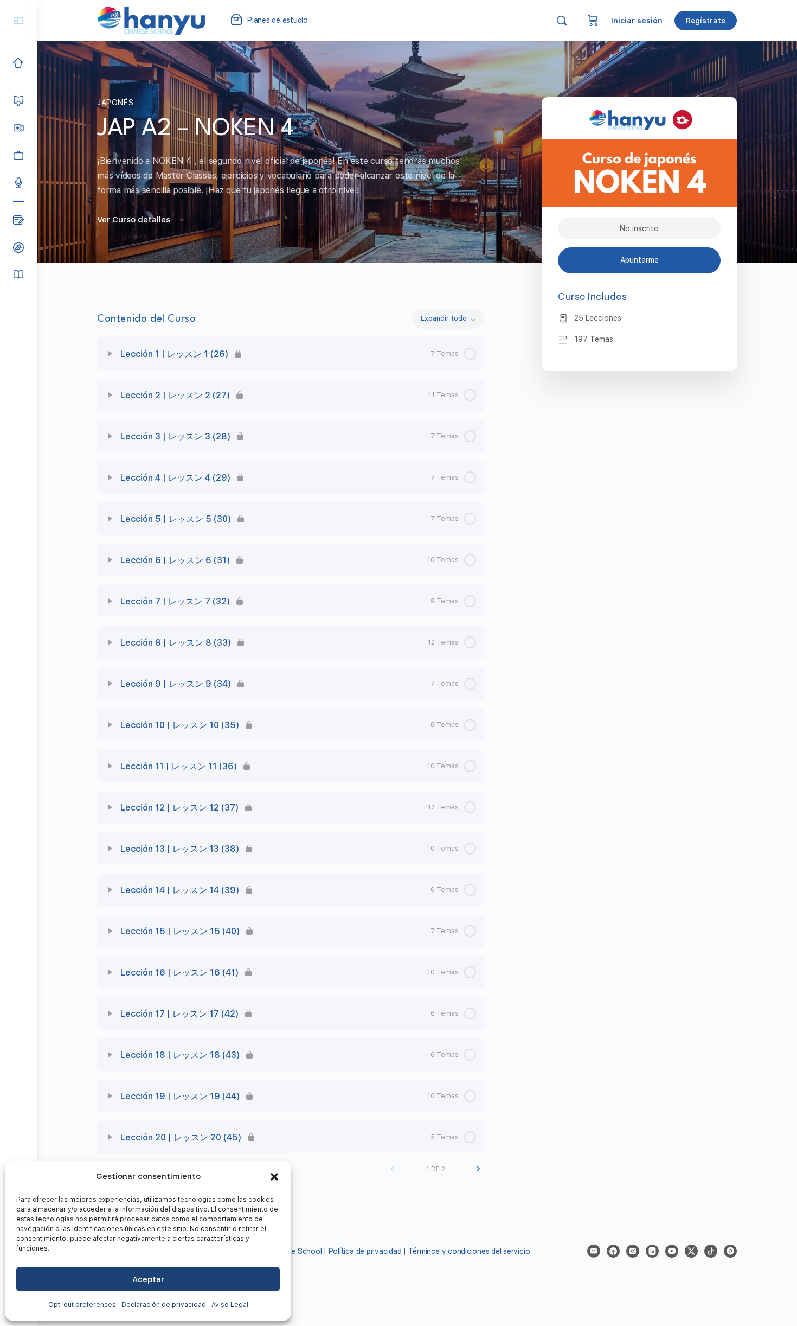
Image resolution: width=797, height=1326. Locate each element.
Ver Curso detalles (134, 220)
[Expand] (110, 354)
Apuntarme (639, 260)
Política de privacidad (365, 1251)
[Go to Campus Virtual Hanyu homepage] (151, 20)
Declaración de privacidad (163, 1305)
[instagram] (632, 1251)
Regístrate (705, 20)
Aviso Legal (229, 1305)
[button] (274, 1176)
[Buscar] (562, 20)
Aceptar (148, 1279)
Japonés (115, 102)
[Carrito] (593, 20)
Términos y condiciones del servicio (469, 1251)
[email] (593, 1251)
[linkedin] (652, 1251)
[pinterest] (730, 1251)
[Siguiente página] (478, 1168)
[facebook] (613, 1251)
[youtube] (671, 1251)
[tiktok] (710, 1251)
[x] (691, 1251)
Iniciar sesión (637, 20)
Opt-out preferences (82, 1305)
